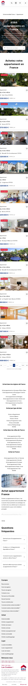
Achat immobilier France (9, 14)
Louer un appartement (6, 648)
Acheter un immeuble (6, 634)
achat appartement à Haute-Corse (14, 466)
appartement (20, 14)
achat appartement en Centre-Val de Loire (14, 398)
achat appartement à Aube (14, 464)
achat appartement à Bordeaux (14, 440)
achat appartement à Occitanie (14, 462)
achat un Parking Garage (14, 425)
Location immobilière (6, 645)
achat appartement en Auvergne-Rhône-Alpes (14, 390)
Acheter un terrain (5, 628)
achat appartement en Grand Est (14, 403)
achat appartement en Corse (14, 401)
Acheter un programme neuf (8, 631)
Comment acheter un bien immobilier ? (10, 605)
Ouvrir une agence (5, 587)
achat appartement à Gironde (14, 460)
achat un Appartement (14, 414)
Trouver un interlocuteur (7, 602)
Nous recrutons (5, 584)
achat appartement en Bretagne (14, 396)
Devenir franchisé (5, 599)
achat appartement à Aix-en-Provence (14, 438)
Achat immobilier (5, 619)
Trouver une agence (6, 590)
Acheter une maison (6, 625)
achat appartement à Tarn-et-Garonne (14, 458)
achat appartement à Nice (14, 436)
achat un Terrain (14, 418)
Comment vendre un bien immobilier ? (10, 608)
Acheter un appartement (7, 622)
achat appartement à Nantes (14, 446)
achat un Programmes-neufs (14, 420)
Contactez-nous (5, 593)
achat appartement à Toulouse (14, 444)
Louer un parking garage (7, 654)
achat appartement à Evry (14, 442)
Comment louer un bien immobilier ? (10, 611)
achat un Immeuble (14, 422)
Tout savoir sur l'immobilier (7, 596)
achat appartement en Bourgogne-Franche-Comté (14, 393)
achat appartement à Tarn (14, 468)
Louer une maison (5, 651)
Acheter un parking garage (8, 637)
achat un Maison (14, 416)
